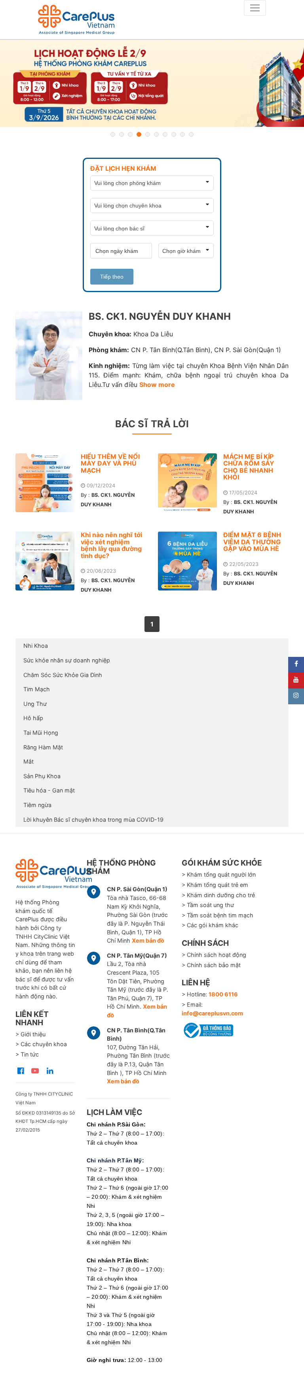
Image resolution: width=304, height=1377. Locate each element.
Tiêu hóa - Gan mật (49, 790)
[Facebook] (296, 665)
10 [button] (191, 134)
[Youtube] (296, 680)
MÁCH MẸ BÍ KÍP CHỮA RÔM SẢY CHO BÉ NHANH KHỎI (248, 467)
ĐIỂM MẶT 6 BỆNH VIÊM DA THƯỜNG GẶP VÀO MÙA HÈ (252, 542)
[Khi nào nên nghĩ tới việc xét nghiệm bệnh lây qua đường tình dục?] (48, 561)
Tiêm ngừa (37, 805)
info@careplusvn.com (212, 1013)
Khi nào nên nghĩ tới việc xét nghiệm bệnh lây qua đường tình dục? (111, 545)
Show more (157, 385)
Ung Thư (35, 703)
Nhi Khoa (35, 645)
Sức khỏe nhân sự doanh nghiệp (66, 660)
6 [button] (156, 134)
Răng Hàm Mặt (43, 747)
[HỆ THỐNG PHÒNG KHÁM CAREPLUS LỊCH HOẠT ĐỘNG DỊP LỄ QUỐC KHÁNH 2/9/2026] (152, 83)
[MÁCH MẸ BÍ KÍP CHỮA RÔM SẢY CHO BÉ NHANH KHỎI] (190, 482)
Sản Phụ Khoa (42, 776)
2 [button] (121, 134)
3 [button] (130, 134)
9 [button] (182, 134)
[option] (152, 83)
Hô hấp (33, 718)
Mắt (28, 761)
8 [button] (173, 134)
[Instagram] (296, 696)
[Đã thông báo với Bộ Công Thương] (207, 1029)
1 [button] (112, 134)
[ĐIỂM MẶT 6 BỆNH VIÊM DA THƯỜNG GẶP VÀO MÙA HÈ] (190, 561)
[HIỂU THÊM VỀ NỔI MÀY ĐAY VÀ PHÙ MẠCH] (48, 482)
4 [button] (139, 134)
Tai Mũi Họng (40, 732)
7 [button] (165, 134)
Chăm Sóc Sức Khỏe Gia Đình (62, 675)
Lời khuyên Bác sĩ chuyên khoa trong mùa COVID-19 (93, 819)
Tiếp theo (112, 277)
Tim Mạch (36, 689)
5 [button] (147, 134)
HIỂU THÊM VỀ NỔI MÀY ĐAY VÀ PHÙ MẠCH (110, 463)
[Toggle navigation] (255, 8)
